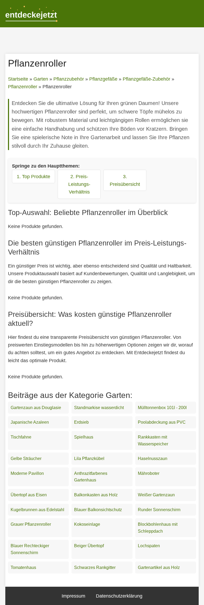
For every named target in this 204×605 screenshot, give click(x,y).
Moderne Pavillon (27, 473)
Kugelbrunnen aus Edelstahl (37, 509)
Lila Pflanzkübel (89, 458)
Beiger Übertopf (89, 545)
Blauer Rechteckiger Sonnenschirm (30, 549)
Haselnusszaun (152, 458)
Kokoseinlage (87, 524)
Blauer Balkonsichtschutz (98, 509)
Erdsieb (81, 422)
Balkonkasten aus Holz (96, 495)
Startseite (18, 79)
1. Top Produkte (33, 176)
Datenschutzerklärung (119, 596)
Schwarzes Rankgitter (95, 567)
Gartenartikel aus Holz (159, 567)
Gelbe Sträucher (26, 458)
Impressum (73, 596)
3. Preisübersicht (125, 180)
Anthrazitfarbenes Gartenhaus (90, 477)
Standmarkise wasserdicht (99, 407)
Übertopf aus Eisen (29, 495)
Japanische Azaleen (30, 422)
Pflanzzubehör (68, 79)
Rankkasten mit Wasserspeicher (153, 440)
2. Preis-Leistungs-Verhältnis (79, 184)
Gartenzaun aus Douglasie (36, 407)
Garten (40, 79)
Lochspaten (149, 545)
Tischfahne (21, 437)
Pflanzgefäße (103, 79)
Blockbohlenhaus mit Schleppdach (157, 527)
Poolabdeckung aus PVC (162, 422)
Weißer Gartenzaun (156, 495)
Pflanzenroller (22, 86)
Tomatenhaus (23, 567)
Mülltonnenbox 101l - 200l (162, 407)
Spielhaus (83, 437)
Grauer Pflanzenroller (31, 524)
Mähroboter (148, 473)
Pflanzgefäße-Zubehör (146, 79)
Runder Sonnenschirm (159, 509)
